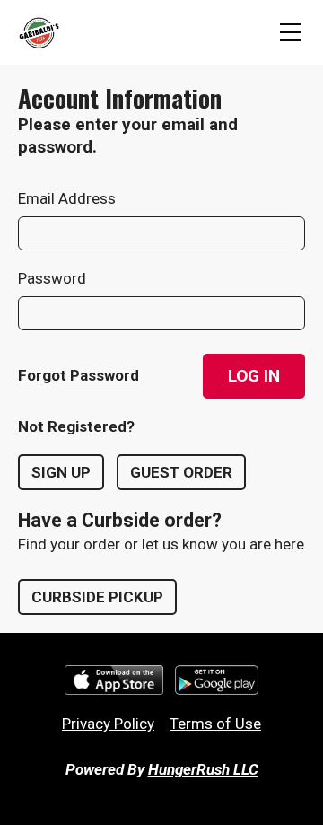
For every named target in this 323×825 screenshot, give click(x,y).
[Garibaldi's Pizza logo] (38, 32)
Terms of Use (215, 724)
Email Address (67, 198)
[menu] (291, 32)
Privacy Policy (108, 724)
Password (52, 278)
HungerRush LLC (203, 769)
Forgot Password (78, 375)
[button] (254, 376)
